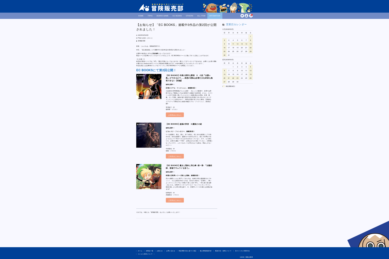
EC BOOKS (177, 16)
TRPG (150, 16)
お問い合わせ (170, 251)
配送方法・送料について (223, 251)
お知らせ (150, 38)
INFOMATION (214, 16)
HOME (141, 16)
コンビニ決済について (145, 254)
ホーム (140, 251)
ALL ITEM (201, 16)
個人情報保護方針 (206, 251)
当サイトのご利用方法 (242, 251)
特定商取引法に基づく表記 (187, 251)
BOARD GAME (163, 16)
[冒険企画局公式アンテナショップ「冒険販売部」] (161, 9)
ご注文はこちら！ (175, 115)
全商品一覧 (149, 251)
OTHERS (189, 16)
